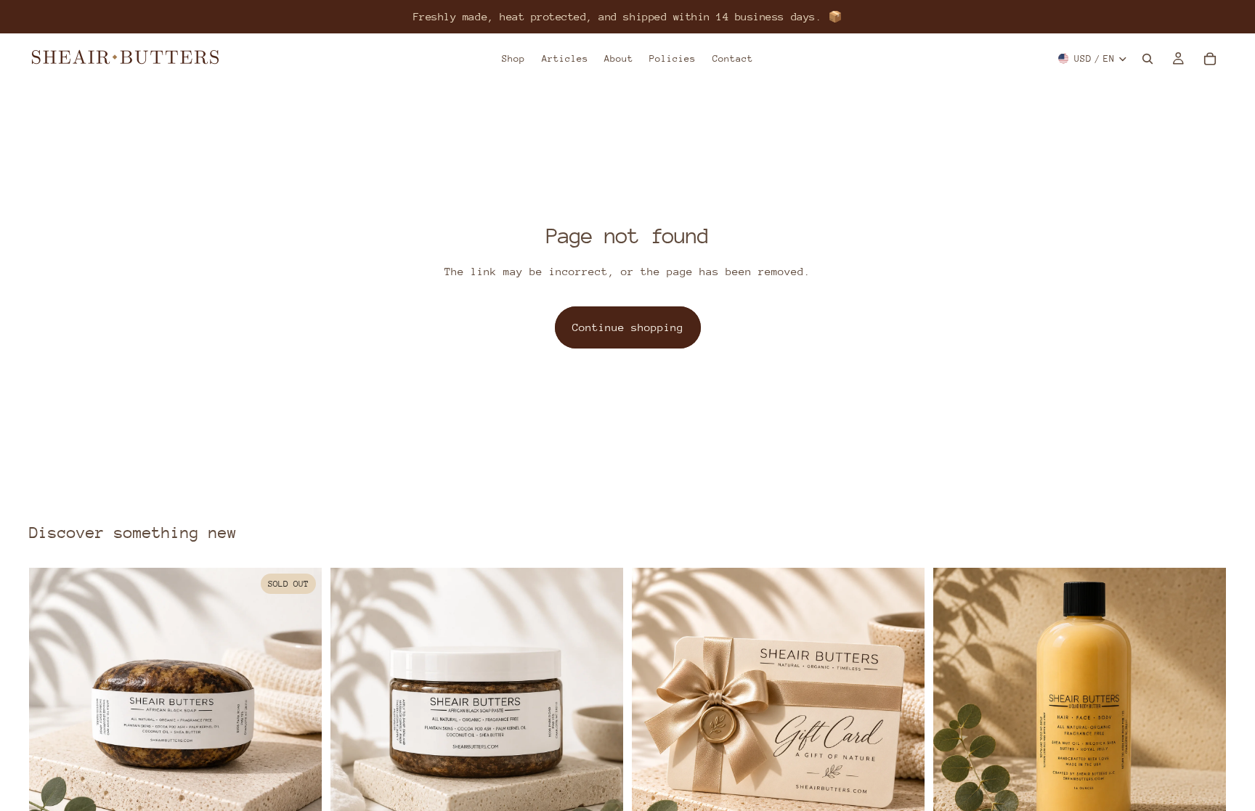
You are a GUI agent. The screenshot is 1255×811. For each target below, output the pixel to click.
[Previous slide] (51, 714)
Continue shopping (627, 327)
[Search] (1147, 59)
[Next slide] (300, 714)
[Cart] (1210, 59)
